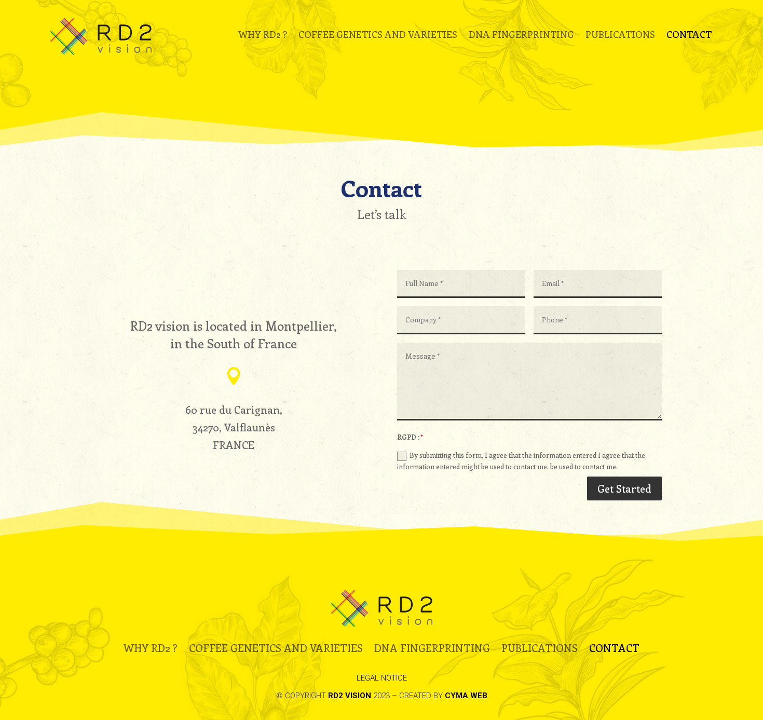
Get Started (624, 488)
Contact (689, 35)
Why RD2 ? (262, 35)
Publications (620, 35)
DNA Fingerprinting (521, 35)
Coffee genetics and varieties (377, 35)
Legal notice (382, 678)
